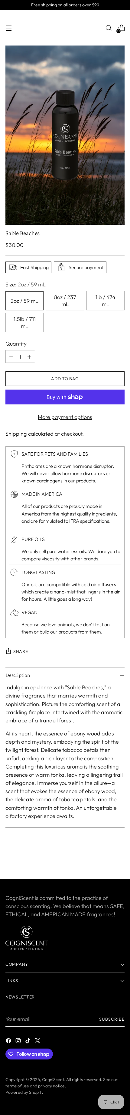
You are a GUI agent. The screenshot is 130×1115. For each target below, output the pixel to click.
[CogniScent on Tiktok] (28, 1042)
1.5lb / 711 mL (25, 322)
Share (20, 651)
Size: (25, 284)
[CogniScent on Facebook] (9, 1042)
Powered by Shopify (24, 1092)
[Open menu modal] (8, 28)
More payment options (65, 417)
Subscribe (112, 1019)
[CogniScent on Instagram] (18, 1042)
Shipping (16, 433)
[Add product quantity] (29, 356)
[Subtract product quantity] (11, 356)
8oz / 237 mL (65, 301)
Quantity (16, 343)
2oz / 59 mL (24, 300)
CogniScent (53, 1079)
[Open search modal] (108, 28)
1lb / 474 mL (105, 301)
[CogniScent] (65, 28)
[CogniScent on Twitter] (38, 1042)
